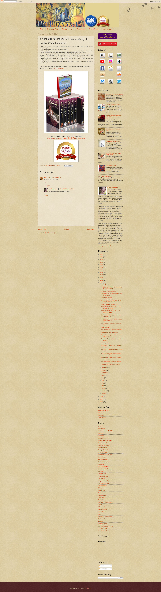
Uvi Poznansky (53, 189)
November (104, 367)
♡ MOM (100, 504)
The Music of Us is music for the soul (111, 329)
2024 (101, 259)
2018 (101, 275)
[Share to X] (68, 166)
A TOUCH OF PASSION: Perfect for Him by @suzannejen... (112, 311)
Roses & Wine (102, 495)
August (104, 375)
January (104, 393)
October (104, 370)
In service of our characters (108, 291)
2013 (101, 399)
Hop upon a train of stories (105, 502)
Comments (103, 568)
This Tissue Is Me (111, 165)
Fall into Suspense (103, 459)
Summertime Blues (103, 443)
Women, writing (105, 343)
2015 (101, 282)
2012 (101, 402)
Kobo (64, 138)
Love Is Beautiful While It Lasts (109, 304)
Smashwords (81, 138)
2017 (101, 277)
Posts (102, 565)
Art (72, 29)
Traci (45, 177)
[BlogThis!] (66, 166)
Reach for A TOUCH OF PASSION (110, 364)
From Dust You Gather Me (113, 141)
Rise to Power (102, 511)
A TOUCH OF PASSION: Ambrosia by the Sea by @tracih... (111, 287)
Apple (59, 138)
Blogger (89, 588)
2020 (101, 269)
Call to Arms (101, 478)
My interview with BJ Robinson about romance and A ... (111, 354)
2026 (101, 254)
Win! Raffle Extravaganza (105, 516)
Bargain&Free (52, 29)
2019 (101, 272)
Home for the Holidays (104, 445)
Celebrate (100, 500)
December (104, 285)
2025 (101, 257)
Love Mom (101, 433)
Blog (42, 29)
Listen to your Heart (103, 466)
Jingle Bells (101, 426)
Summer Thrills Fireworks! (105, 454)
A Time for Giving (103, 476)
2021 (101, 267)
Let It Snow (101, 435)
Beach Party (101, 490)
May (103, 383)
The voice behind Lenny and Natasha (111, 361)
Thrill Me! (100, 471)
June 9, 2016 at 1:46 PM (54, 177)
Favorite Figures (102, 523)
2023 (101, 262)
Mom (99, 492)
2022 (101, 264)
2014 (101, 396)
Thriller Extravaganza (104, 462)
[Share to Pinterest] (72, 166)
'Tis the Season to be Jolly (105, 431)
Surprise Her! (101, 428)
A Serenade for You (103, 483)
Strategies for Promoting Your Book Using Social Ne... (110, 315)
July (103, 378)
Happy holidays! (105, 327)
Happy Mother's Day (103, 481)
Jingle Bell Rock (102, 452)
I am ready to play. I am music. (109, 332)
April (103, 385)
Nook (53, 138)
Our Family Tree (102, 528)
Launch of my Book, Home (105, 531)
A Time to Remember (104, 507)
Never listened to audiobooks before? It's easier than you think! (113, 117)
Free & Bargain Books (104, 410)
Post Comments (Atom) (51, 233)
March (103, 388)
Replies (48, 185)
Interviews (107, 29)
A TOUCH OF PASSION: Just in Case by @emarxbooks (111, 319)
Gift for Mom (101, 457)
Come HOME (101, 497)
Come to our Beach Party (113, 104)
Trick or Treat (101, 488)
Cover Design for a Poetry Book (114, 94)
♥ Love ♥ (100, 521)
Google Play (72, 138)
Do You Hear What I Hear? (105, 440)
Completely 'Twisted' (106, 297)
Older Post (90, 229)
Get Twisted (101, 519)
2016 (101, 280)
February (104, 391)
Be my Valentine (102, 509)
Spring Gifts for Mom (103, 438)
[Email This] (65, 166)
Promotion (81, 29)
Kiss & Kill (101, 464)
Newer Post (42, 229)
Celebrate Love (102, 473)
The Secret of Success (104, 176)
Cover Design (94, 29)
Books (64, 29)
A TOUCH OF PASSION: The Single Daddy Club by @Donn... (111, 301)
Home (66, 229)
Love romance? (102, 485)
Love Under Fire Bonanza (105, 469)
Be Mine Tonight (102, 447)
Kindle (48, 138)
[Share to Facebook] (70, 166)
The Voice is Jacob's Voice (105, 526)
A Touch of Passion (58, 68)
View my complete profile (105, 246)
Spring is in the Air (103, 450)
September (105, 372)
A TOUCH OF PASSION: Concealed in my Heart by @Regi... (111, 307)
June (103, 380)
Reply (45, 182)
